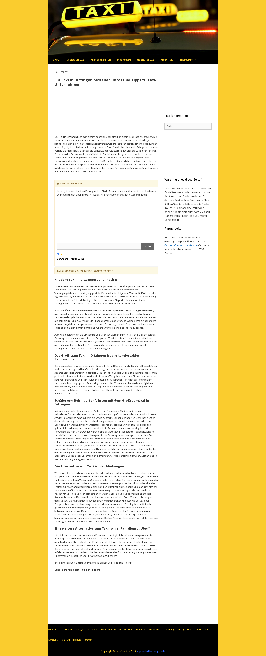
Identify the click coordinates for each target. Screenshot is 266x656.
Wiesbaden (67, 629)
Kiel (206, 629)
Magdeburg (168, 629)
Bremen (88, 639)
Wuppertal (53, 629)
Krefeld (198, 629)
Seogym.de (159, 651)
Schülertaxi (124, 59)
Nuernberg (92, 629)
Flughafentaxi (146, 59)
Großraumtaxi (76, 59)
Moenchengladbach (111, 629)
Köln (189, 629)
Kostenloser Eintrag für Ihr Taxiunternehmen (86, 270)
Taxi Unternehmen (70, 183)
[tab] (106, 183)
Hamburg (65, 639)
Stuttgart (80, 629)
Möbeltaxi (167, 59)
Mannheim (154, 629)
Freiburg (77, 639)
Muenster (141, 629)
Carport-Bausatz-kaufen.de (181, 245)
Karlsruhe (53, 639)
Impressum (186, 59)
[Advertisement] (106, 111)
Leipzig (180, 629)
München (128, 629)
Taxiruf (56, 59)
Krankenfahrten (101, 59)
